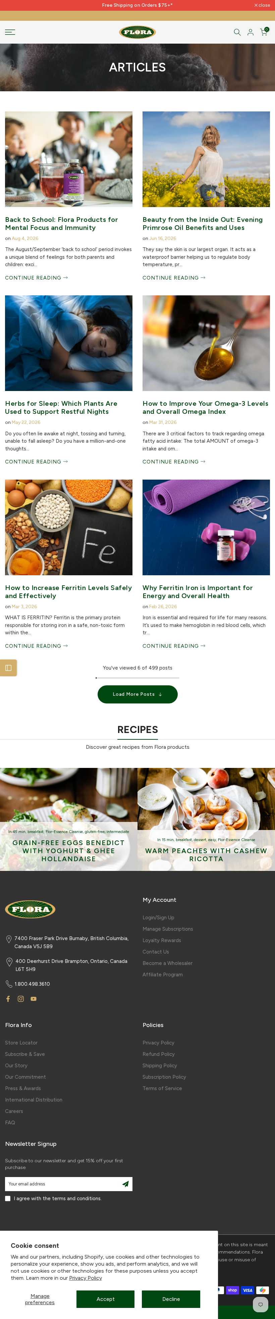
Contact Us (156, 952)
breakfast (36, 831)
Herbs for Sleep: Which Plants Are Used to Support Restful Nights (61, 407)
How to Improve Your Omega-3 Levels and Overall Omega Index (205, 407)
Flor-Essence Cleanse (64, 831)
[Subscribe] (125, 1184)
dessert (200, 839)
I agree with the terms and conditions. (58, 1198)
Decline (171, 1299)
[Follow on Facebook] (8, 999)
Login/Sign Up (158, 918)
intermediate (118, 831)
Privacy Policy (85, 1278)
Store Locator (21, 1043)
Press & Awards (23, 1088)
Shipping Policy (160, 1066)
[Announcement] (137, 5)
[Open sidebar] (8, 668)
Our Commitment (25, 1077)
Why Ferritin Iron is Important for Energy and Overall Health (198, 592)
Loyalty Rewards (162, 940)
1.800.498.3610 (32, 984)
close (14, 5)
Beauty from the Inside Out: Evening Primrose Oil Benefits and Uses (203, 223)
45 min (19, 831)
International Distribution (33, 1100)
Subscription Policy (164, 1077)
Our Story (16, 1066)
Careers (14, 1111)
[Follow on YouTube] (34, 999)
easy (212, 839)
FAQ (10, 1123)
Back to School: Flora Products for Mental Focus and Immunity (61, 223)
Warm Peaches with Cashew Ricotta (206, 854)
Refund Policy (159, 1054)
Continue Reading (34, 278)
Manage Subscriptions (168, 929)
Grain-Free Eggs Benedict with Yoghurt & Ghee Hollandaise (68, 850)
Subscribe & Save (25, 1054)
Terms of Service (162, 1088)
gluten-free (95, 831)
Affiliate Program (163, 975)
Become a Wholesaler (167, 963)
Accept (106, 1299)
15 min (168, 839)
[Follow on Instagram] (21, 999)
